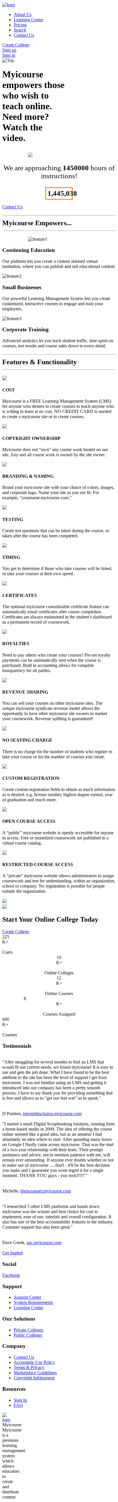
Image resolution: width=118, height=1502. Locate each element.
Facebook (11, 1275)
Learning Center (28, 19)
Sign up (9, 50)
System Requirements (33, 1302)
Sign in (8, 55)
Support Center (27, 1297)
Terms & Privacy (29, 1367)
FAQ (18, 1405)
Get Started (12, 1252)
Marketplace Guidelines (35, 1372)
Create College (15, 44)
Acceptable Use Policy (34, 1362)
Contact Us (24, 35)
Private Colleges (28, 1329)
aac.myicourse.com (44, 1242)
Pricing (20, 24)
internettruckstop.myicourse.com (52, 1113)
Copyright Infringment (34, 1377)
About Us (23, 14)
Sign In (20, 1400)
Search (20, 30)
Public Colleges (28, 1335)
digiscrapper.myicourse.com (45, 1190)
